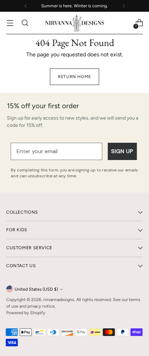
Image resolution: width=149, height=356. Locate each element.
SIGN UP (122, 151)
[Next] (123, 6)
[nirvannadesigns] (74, 23)
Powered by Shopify (25, 312)
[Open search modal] (25, 23)
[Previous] (25, 6)
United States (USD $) (36, 289)
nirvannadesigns (58, 299)
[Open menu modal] (10, 23)
